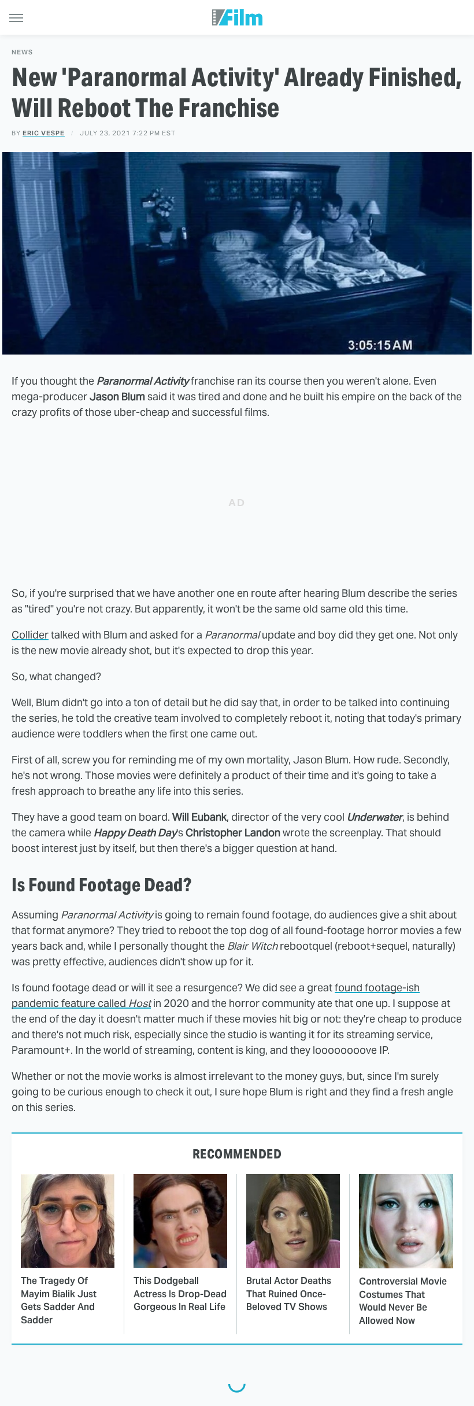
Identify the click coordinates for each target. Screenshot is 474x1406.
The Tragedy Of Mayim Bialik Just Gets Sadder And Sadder (59, 1300)
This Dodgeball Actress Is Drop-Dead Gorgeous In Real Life (180, 1294)
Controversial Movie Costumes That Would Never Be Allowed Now (403, 1300)
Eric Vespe (44, 133)
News (22, 52)
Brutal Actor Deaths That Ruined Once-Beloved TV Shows (288, 1294)
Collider (30, 634)
